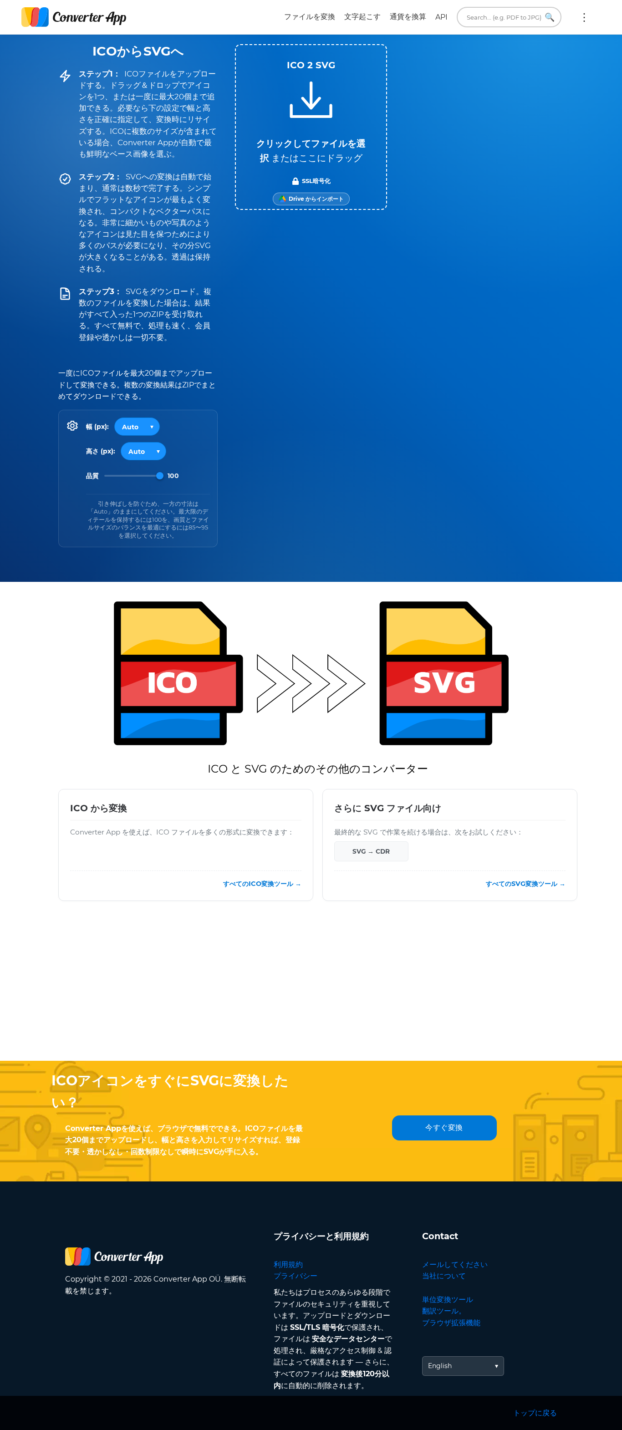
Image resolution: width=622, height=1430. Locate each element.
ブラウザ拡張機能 (451, 1322)
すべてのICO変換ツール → (262, 884)
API (441, 17)
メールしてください (455, 1264)
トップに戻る (535, 1413)
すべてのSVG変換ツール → (526, 884)
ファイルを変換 (309, 16)
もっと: (584, 17)
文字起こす (362, 16)
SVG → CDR (371, 851)
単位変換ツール (447, 1299)
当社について (444, 1276)
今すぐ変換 (444, 1127)
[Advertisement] (311, 988)
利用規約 (288, 1264)
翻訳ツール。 (444, 1311)
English (440, 1366)
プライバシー (295, 1276)
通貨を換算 (408, 16)
